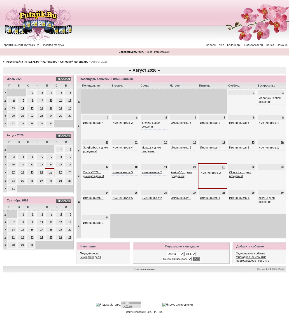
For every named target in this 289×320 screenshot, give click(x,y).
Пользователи (253, 45)
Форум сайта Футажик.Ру (23, 61)
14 (22, 108)
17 (51, 108)
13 (41, 164)
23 (41, 115)
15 (32, 108)
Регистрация (161, 51)
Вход (149, 51)
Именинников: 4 (93, 122)
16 (41, 108)
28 (22, 123)
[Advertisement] (144, 287)
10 (51, 100)
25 (60, 115)
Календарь (234, 45)
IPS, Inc (158, 312)
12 (69, 100)
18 (60, 108)
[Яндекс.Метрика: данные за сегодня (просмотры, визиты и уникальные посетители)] (108, 304)
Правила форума (53, 45)
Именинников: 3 (210, 122)
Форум (130, 312)
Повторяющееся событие (252, 260)
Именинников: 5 (181, 122)
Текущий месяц (89, 253)
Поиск (270, 45)
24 (51, 115)
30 (41, 123)
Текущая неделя (90, 257)
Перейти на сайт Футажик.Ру (20, 45)
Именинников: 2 (122, 122)
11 (60, 100)
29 (32, 123)
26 (69, 115)
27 (13, 123)
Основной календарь (74, 61)
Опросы (211, 45)
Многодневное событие (251, 257)
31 (51, 123)
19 (69, 108)
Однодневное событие (250, 253)
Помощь (282, 45)
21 (22, 115)
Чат (221, 45)
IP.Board (139, 312)
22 (32, 115)
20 (13, 115)
